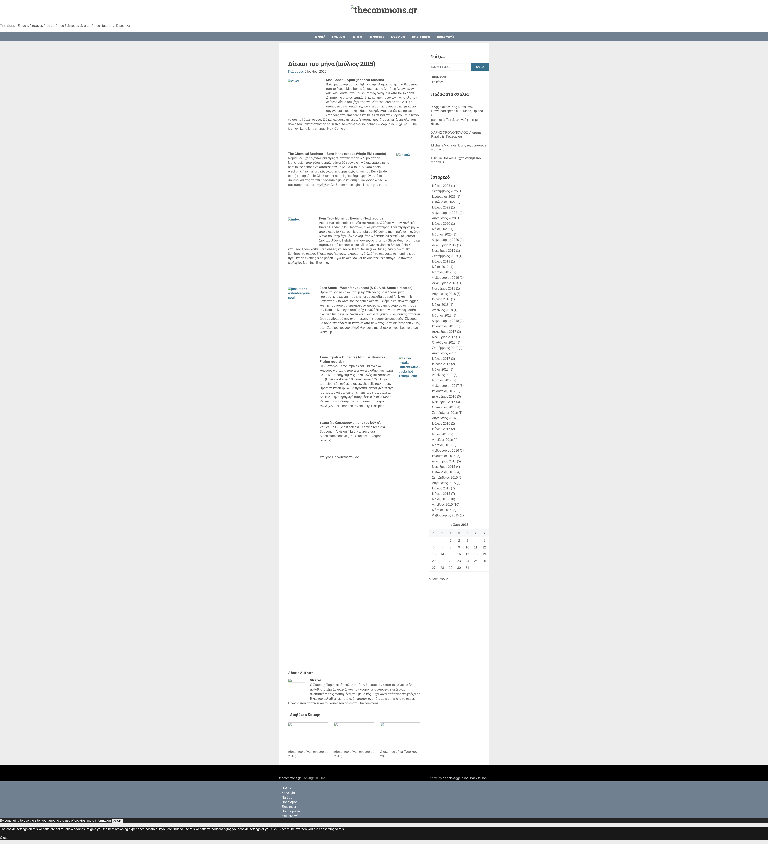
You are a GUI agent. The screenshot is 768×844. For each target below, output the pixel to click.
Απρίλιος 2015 (442, 504)
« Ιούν (433, 578)
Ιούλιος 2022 (441, 207)
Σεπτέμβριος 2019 (445, 256)
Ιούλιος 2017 (441, 358)
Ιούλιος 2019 (441, 261)
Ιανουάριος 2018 (444, 326)
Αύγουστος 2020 (444, 218)
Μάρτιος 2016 (442, 445)
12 (484, 547)
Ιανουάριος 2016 (444, 456)
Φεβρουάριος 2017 (445, 385)
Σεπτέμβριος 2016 (445, 412)
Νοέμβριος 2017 (443, 337)
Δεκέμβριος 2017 (444, 331)
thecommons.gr (290, 778)
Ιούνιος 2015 (441, 493)
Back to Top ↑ (479, 778)
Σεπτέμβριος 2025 (445, 191)
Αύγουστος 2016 (444, 418)
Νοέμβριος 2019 (443, 250)
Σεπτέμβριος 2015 (445, 477)
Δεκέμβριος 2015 (444, 461)
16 (459, 554)
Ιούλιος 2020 (441, 223)
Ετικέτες (437, 82)
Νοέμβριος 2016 (443, 402)
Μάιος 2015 (440, 499)
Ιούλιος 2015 (441, 488)
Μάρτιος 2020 (442, 234)
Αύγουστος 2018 (444, 294)
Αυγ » (444, 578)
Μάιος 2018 (440, 304)
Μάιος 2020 (440, 229)
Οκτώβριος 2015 (444, 472)
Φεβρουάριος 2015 (445, 515)
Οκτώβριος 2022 (444, 202)
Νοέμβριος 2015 (443, 466)
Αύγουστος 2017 (444, 353)
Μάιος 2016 (440, 434)
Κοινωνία (338, 36)
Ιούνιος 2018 (441, 299)
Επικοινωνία (445, 36)
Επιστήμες (398, 36)
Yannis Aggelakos (455, 778)
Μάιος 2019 (440, 267)
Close (4, 837)
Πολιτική (319, 36)
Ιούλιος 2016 (441, 423)
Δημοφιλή (439, 76)
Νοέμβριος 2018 (443, 288)
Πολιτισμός (376, 36)
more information (99, 820)
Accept (117, 820)
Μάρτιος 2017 (442, 380)
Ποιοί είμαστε (421, 36)
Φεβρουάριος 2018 (445, 321)
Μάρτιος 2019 (442, 272)
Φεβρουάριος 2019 (445, 277)
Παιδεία (357, 36)
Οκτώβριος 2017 (444, 342)
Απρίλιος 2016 (442, 439)
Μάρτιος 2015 (442, 510)
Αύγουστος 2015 (444, 483)
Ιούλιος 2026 (441, 185)
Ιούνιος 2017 (441, 364)
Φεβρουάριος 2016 (445, 450)
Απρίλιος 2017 (442, 375)
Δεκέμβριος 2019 (444, 245)
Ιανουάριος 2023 (444, 196)
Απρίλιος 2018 (442, 310)
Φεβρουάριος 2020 (445, 240)
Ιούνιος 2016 (441, 429)
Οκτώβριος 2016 (444, 407)
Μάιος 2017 (440, 369)
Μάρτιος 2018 (442, 315)
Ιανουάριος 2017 (444, 391)
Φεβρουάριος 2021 (445, 213)
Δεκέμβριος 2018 (444, 283)
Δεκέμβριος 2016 (444, 396)
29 (450, 567)
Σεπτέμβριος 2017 (445, 348)
